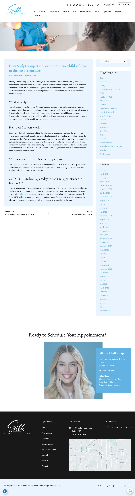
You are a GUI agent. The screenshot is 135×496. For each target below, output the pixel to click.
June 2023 (103, 257)
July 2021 (103, 303)
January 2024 (104, 235)
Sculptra (20, 93)
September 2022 (106, 273)
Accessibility (97, 486)
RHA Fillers (104, 131)
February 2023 (105, 261)
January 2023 (104, 265)
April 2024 (103, 223)
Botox (102, 78)
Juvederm (103, 104)
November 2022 (106, 269)
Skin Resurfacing (106, 142)
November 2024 (106, 216)
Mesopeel (103, 123)
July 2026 (103, 170)
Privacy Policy (108, 486)
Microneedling (105, 127)
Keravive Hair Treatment (108, 108)
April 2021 (103, 307)
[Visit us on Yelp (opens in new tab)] (83, 5)
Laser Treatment (105, 116)
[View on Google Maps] (100, 454)
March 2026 (104, 174)
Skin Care (103, 139)
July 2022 (103, 280)
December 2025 (106, 185)
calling (21, 194)
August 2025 (104, 200)
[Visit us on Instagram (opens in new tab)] (71, 5)
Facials (102, 93)
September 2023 (106, 246)
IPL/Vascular (104, 101)
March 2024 (104, 227)
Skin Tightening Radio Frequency (111, 146)
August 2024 (104, 219)
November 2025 (106, 189)
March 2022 (104, 288)
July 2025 (103, 204)
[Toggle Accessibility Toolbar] (4, 491)
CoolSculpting (105, 82)
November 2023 (106, 238)
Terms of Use (119, 486)
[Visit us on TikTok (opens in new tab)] (77, 5)
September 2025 (106, 197)
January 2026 (104, 181)
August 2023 (104, 250)
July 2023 (103, 254)
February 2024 (105, 231)
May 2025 (103, 212)
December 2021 (106, 292)
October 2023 (105, 242)
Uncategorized (105, 154)
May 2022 (103, 284)
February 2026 (105, 178)
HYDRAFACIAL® (106, 97)
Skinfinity (103, 150)
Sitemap (128, 486)
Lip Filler (103, 120)
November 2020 (106, 310)
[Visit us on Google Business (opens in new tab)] (74, 5)
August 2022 (104, 276)
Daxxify (102, 85)
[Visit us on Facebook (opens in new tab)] (67, 5)
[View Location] (88, 4)
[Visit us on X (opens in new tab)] (80, 5)
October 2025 (105, 193)
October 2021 (105, 295)
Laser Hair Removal (107, 112)
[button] (124, 5)
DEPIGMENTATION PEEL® (110, 89)
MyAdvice (57, 485)
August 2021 (104, 299)
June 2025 (103, 208)
